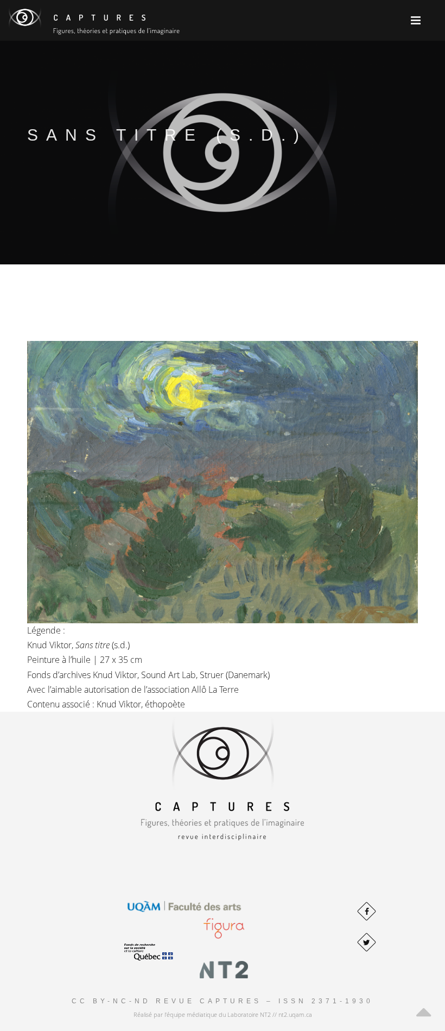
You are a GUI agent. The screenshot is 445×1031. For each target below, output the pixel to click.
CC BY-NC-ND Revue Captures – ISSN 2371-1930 (222, 1001)
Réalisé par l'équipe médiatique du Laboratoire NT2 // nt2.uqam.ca (223, 1014)
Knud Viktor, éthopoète (141, 704)
